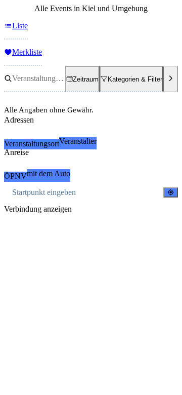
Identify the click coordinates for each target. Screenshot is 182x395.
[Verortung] (170, 192)
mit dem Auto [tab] (48, 173)
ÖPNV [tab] (15, 176)
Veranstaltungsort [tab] (31, 143)
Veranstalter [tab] (78, 141)
